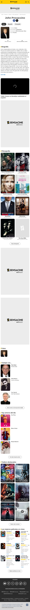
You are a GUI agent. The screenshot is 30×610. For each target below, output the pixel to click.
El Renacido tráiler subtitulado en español (22, 500)
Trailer (7, 541)
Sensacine (20, 593)
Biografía (4, 47)
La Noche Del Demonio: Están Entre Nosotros (24, 556)
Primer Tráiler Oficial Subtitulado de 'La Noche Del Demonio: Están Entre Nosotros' (8, 519)
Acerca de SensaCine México (7, 598)
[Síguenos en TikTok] (21, 583)
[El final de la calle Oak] (3, 558)
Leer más (3, 74)
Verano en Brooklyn (22, 194)
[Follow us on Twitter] (13, 583)
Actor (15, 28)
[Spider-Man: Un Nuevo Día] (17, 534)
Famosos (6, 14)
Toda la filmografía (15, 243)
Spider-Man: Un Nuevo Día (24, 532)
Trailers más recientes (15, 524)
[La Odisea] (3, 546)
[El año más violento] (8, 228)
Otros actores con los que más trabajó (15, 407)
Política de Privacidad (12, 600)
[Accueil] (13, 2)
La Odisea (8, 543)
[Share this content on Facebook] (14, 20)
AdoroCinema (7, 593)
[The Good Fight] (22, 162)
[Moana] (17, 546)
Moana (22, 543)
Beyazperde (22, 591)
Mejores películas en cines (15, 571)
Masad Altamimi (14, 441)
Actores (10, 14)
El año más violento (8, 238)
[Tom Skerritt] (5, 398)
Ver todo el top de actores (15, 457)
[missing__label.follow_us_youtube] (5, 583)
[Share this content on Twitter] (17, 20)
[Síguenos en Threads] (25, 583)
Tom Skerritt (14, 392)
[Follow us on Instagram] (17, 583)
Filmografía (5, 151)
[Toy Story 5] (3, 534)
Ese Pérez (13, 415)
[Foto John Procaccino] (4, 353)
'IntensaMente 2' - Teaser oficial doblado (8, 481)
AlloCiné (3, 591)
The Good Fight (22, 172)
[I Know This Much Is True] (8, 162)
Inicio (2, 14)
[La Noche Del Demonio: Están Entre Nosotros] (17, 558)
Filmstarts (12, 591)
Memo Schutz (14, 428)
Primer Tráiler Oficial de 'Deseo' (7, 500)
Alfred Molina (14, 378)
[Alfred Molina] (5, 384)
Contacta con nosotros (19, 598)
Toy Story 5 (9, 531)
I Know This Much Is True (7, 172)
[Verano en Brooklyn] (22, 184)
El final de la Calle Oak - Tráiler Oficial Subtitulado (22, 519)
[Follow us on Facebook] (9, 583)
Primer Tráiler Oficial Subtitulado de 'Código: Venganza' (22, 481)
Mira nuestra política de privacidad (12, 607)
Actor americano (15, 14)
